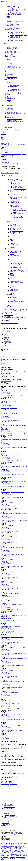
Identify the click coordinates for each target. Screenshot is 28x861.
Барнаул (23, 842)
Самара (25, 854)
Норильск (3, 851)
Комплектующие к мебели (13, 104)
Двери (5, 43)
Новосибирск (10, 141)
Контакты (6, 320)
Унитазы (9, 17)
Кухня (8, 82)
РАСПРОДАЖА (8, 127)
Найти (16, 129)
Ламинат (9, 59)
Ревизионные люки (12, 77)
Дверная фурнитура (12, 54)
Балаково (18, 842)
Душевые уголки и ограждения (18, 9)
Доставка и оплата (8, 315)
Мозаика (9, 75)
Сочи (11, 855)
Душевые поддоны (14, 12)
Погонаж (9, 55)
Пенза (6, 853)
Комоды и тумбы (11, 98)
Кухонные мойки (11, 20)
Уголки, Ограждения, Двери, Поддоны (16, 8)
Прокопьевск (4, 854)
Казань (8, 846)
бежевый (4, 372)
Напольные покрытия (9, 56)
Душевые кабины (11, 6)
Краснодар (7, 847)
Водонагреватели (11, 25)
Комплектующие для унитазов (17, 36)
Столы (8, 101)
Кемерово (12, 846)
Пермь (10, 853)
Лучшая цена (5, 359)
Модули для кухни (14, 85)
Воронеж (8, 844)
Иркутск (3, 846)
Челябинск (8, 858)
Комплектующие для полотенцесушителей (15, 38)
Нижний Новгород (20, 848)
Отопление (6, 115)
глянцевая (4, 376)
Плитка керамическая (12, 73)
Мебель (5, 79)
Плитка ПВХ (10, 62)
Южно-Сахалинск (20, 858)
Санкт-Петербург (5, 855)
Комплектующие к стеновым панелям (16, 113)
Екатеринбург (21, 844)
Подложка (9, 64)
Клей (8, 125)
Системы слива (13, 31)
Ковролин (9, 63)
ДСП (3, 366)
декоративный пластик (8, 369)
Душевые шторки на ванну (16, 13)
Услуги (5, 308)
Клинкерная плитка (12, 78)
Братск (17, 843)
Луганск (23, 847)
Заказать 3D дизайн (15, 311)
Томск (15, 855)
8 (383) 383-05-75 (13, 163)
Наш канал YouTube (6, 786)
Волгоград (3, 844)
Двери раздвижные (11, 51)
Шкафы (8, 94)
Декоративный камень (12, 112)
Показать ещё (4, 736)
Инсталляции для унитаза (13, 28)
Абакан (4, 842)
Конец (8, 738)
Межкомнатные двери (12, 47)
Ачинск (12, 842)
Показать (7, 839)
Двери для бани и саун (12, 50)
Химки (2, 858)
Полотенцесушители (12, 26)
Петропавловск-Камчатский (19, 853)
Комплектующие (11, 29)
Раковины (9, 18)
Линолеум (9, 60)
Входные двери (10, 45)
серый (2, 373)
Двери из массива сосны (13, 48)
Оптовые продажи (16, 319)
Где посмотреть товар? (9, 317)
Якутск (2, 859)
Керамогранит (10, 74)
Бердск (2, 843)
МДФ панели (10, 109)
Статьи (9, 319)
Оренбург (17, 851)
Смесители (12, 22)
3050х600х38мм (6, 379)
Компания (6, 813)
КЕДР (3, 363)
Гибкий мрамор (10, 110)
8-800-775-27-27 (5, 163)
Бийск (6, 843)
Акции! (5, 313)
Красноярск (13, 847)
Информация (7, 316)
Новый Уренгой (19, 850)
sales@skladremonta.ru (6, 824)
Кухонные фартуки (14, 89)
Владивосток (23, 843)
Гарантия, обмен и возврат (10, 816)
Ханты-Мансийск (20, 857)
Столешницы (13, 87)
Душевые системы (14, 24)
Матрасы (9, 97)
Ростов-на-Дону (13, 854)
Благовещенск (11, 843)
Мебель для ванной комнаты (14, 14)
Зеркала (9, 100)
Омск (13, 851)
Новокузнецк (4, 850)
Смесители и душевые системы (15, 21)
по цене (3, 385)
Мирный (3, 848)
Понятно (3, 836)
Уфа (7, 857)
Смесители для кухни (15, 90)
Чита (12, 858)
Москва (7, 848)
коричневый (20, 372)
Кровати (9, 96)
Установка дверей (16, 309)
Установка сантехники (9, 807)
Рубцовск (19, 854)
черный (8, 373)
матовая (12, 376)
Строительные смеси (9, 123)
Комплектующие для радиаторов (15, 121)
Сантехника (7, 3)
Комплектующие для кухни (17, 92)
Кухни (11, 83)
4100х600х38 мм (17, 379)
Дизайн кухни (23, 311)
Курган (18, 847)
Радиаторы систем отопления (14, 119)
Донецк (14, 844)
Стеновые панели (8, 105)
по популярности (5, 383)
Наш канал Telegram (6, 788)
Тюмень (19, 855)
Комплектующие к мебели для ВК (18, 35)
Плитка (5, 70)
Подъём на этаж (8, 309)
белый (12, 372)
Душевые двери (14, 10)
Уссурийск (3, 857)
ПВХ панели (10, 108)
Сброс (2, 839)
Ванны (8, 16)
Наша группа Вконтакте (7, 785)
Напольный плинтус (12, 66)
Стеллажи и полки (11, 102)
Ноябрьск (8, 851)
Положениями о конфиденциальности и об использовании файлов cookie (12, 834)
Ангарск (8, 842)
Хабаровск (12, 857)
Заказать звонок (5, 164)
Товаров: (3, 150)
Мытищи (12, 848)
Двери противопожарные (13, 52)
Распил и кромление (9, 312)
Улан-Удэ (25, 855)
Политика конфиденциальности (9, 784)
